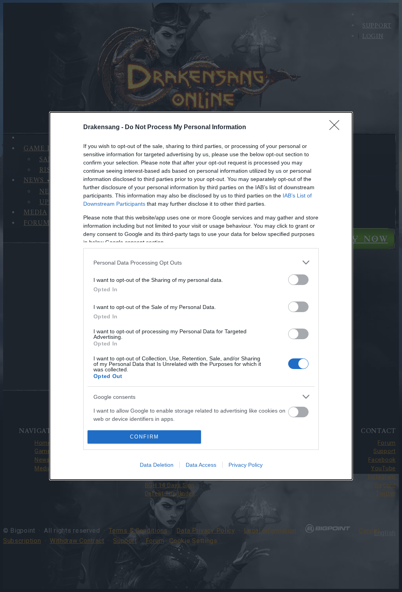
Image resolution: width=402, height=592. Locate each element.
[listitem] (201, 262)
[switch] (298, 279)
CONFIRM (144, 437)
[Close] (336, 127)
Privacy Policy (245, 465)
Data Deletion (157, 465)
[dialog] (201, 295)
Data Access (201, 465)
